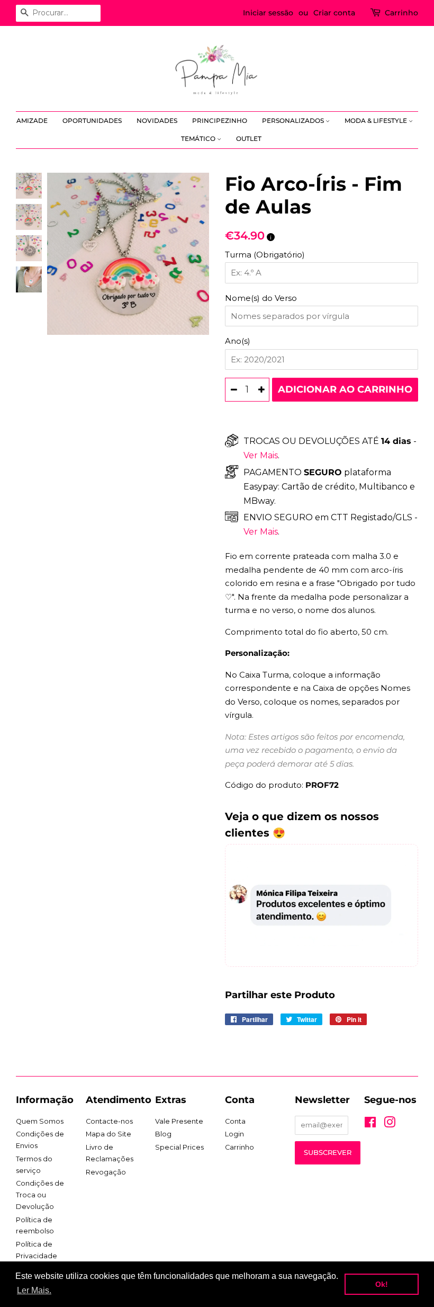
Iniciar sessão (268, 12)
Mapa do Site (108, 1134)
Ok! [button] (381, 1284)
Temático (199, 139)
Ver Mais (260, 455)
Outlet (248, 139)
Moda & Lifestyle (377, 121)
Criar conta (334, 12)
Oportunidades (92, 121)
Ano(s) (237, 341)
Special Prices (179, 1147)
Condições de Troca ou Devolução (40, 1194)
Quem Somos (40, 1121)
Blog (163, 1134)
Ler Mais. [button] (34, 1290)
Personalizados (294, 121)
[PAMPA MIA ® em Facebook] (370, 1124)
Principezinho (219, 121)
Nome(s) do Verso (261, 298)
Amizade (32, 121)
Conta (235, 1121)
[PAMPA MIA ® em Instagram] (389, 1124)
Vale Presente (179, 1121)
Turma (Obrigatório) (265, 255)
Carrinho (401, 12)
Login (234, 1134)
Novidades (157, 121)
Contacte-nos (109, 1121)
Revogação (106, 1172)
